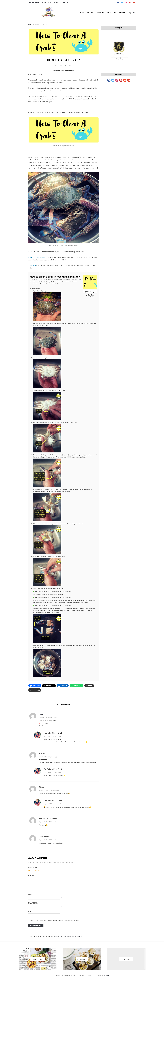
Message (31, 875)
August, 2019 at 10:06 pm (47, 790)
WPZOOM (106, 976)
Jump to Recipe (58, 70)
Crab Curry (32, 265)
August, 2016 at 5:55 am (46, 840)
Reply (55, 717)
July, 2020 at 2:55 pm (50, 772)
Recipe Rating (32, 867)
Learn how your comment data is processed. (68, 936)
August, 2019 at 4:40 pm (51, 804)
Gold (41, 714)
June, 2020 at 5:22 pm (45, 757)
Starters (100, 12)
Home (82, 12)
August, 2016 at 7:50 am (46, 822)
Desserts (123, 12)
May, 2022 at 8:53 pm (45, 717)
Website (31, 912)
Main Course (112, 12)
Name (30, 894)
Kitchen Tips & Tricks (64, 65)
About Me (90, 12)
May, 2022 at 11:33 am (50, 736)
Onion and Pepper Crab (36, 257)
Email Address (33, 903)
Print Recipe (69, 70)
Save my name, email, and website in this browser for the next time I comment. (55, 920)
